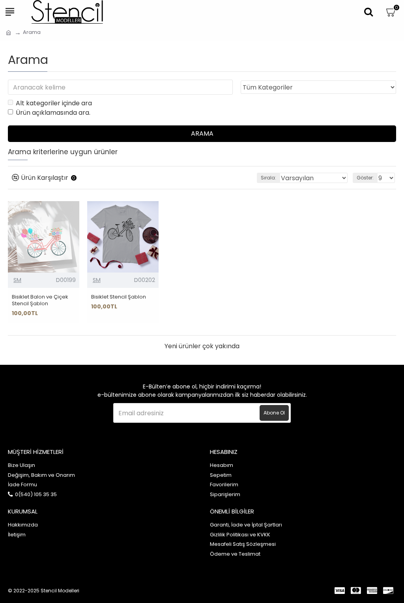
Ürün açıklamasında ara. (53, 112)
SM (17, 280)
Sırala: (268, 177)
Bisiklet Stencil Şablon (118, 297)
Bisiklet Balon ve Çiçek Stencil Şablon (40, 300)
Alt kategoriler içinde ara (54, 103)
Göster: (365, 177)
